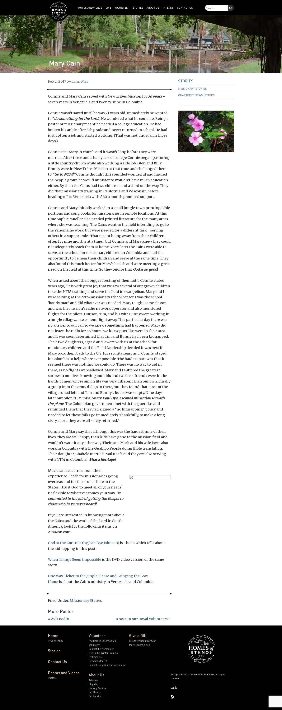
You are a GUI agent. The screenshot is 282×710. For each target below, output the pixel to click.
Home (53, 635)
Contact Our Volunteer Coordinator (107, 664)
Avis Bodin (60, 619)
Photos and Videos (64, 672)
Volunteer (97, 635)
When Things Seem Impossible (74, 559)
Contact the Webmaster (101, 648)
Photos (51, 677)
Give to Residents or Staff (142, 640)
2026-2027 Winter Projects (103, 652)
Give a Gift (138, 635)
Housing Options (97, 688)
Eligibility (94, 684)
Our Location (95, 696)
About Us (96, 674)
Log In (174, 687)
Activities (93, 680)
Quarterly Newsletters (196, 95)
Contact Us (57, 661)
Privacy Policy (55, 640)
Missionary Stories (86, 600)
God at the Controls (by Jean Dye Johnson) (83, 543)
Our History (95, 692)
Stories (185, 80)
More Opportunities (139, 644)
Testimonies (95, 656)
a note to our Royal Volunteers (142, 619)
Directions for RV (98, 660)
